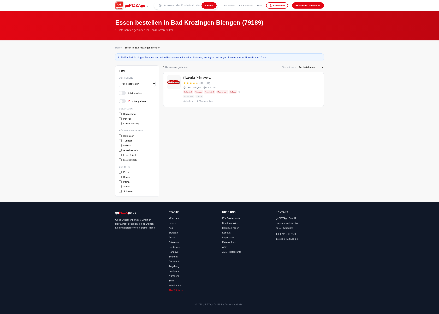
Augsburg (174, 266)
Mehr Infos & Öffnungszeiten (199, 101)
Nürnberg (174, 275)
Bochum (173, 256)
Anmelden (279, 5)
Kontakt (226, 232)
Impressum (228, 237)
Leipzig (172, 223)
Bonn (171, 280)
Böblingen (174, 271)
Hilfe (259, 5)
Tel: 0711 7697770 (286, 234)
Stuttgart (173, 232)
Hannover (174, 251)
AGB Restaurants (231, 251)
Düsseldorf (174, 242)
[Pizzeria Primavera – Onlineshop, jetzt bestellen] (243, 89)
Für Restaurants (231, 218)
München (174, 218)
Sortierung (126, 78)
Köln (171, 227)
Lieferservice (246, 5)
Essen (172, 237)
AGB (224, 247)
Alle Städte (229, 5)
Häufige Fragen (230, 227)
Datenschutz (229, 242)
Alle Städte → (176, 290)
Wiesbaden (175, 285)
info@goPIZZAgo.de (287, 238)
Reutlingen (174, 247)
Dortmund (174, 261)
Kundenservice (230, 223)
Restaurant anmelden (308, 5)
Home (118, 47)
